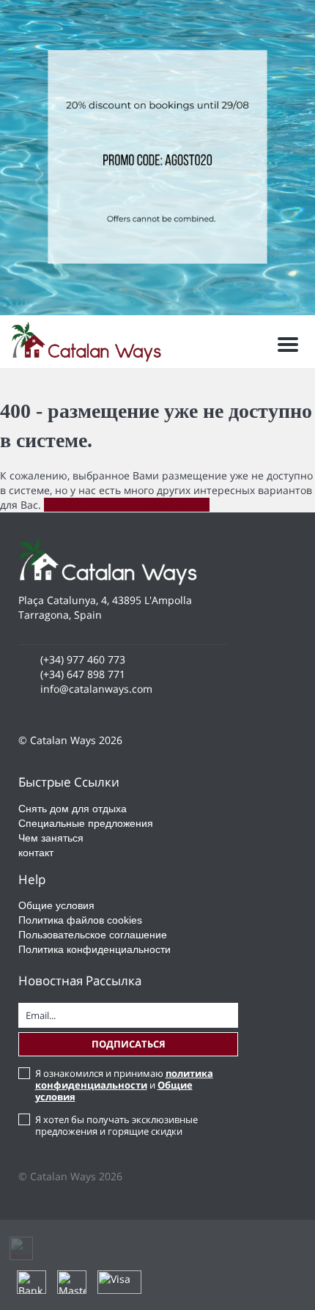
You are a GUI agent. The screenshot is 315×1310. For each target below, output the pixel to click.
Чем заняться (51, 838)
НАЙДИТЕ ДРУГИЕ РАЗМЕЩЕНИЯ (127, 505)
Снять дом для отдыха (72, 808)
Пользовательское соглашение (92, 935)
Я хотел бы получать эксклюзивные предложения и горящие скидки (116, 1125)
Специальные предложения (85, 823)
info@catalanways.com (96, 689)
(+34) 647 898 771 (82, 674)
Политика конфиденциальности (94, 949)
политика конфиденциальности (124, 1079)
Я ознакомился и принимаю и (124, 1085)
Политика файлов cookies (80, 920)
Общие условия (56, 905)
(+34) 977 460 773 (82, 659)
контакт (35, 852)
